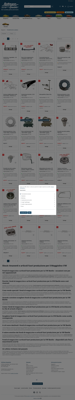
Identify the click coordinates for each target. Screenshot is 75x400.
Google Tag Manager (25, 202)
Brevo (22, 206)
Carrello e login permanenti (26, 204)
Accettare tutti (24, 212)
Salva (29, 212)
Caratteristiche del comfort (26, 200)
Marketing (23, 198)
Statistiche (23, 195)
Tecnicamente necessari (26, 193)
